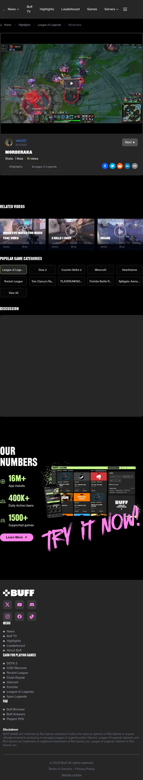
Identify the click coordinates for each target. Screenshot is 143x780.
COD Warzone (16, 668)
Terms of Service (60, 769)
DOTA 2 (12, 663)
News (12, 9)
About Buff (14, 650)
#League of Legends (44, 166)
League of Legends (49, 25)
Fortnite (12, 687)
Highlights (47, 9)
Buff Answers (16, 714)
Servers (109, 9)
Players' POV (15, 719)
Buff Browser (16, 709)
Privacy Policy (85, 769)
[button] (71, 83)
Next (128, 142)
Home (7, 25)
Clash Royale (16, 677)
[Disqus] (71, 365)
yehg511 (21, 140)
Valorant (12, 682)
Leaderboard (70, 9)
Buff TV (29, 9)
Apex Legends (17, 696)
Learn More (14, 537)
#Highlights (16, 166)
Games (92, 9)
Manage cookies (71, 775)
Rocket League (17, 673)
